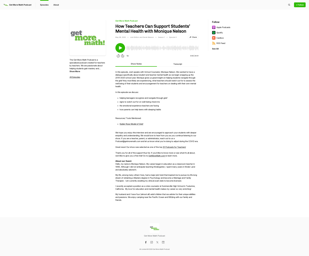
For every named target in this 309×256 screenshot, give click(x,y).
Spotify (219, 32)
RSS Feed (220, 43)
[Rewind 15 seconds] (118, 56)
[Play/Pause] (120, 48)
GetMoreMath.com (156, 156)
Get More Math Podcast (20, 5)
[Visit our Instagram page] (151, 242)
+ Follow (300, 5)
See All (215, 49)
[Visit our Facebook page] (146, 242)
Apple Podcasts (223, 27)
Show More (75, 71)
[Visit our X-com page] (157, 242)
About (56, 5)
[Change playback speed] (127, 56)
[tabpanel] (156, 137)
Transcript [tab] (177, 64)
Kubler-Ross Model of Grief (131, 124)
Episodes (44, 5)
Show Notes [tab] (136, 64)
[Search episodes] (289, 4)
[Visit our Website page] (163, 242)
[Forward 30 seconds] (122, 56)
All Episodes (75, 77)
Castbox (220, 38)
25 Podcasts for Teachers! (174, 147)
